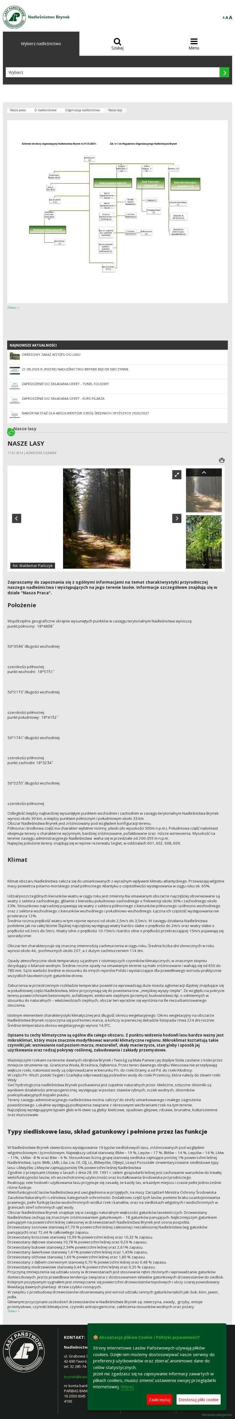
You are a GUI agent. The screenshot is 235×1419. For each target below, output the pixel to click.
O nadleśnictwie (45, 110)
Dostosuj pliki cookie (199, 1399)
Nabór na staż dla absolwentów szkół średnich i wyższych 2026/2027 (85, 413)
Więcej (127, 1386)
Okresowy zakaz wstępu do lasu (51, 354)
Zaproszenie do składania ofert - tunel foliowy (65, 384)
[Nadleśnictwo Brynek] (14, 17)
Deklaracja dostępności (217, 1414)
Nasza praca (18, 110)
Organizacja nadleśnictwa (82, 110)
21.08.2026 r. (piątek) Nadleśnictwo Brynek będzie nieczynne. (75, 369)
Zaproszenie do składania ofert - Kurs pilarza (63, 398)
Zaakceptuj (159, 1399)
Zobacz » (13, 307)
